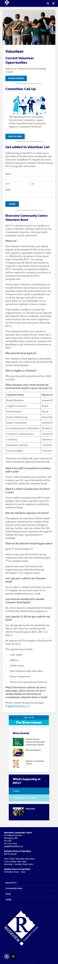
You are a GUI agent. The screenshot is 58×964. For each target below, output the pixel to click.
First (8, 184)
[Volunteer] (18, 811)
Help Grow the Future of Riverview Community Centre (35, 742)
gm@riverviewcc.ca (19, 706)
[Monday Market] (18, 752)
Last (32, 184)
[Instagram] (13, 956)
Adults (8, 899)
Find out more (15, 136)
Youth (8, 894)
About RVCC (11, 883)
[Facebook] (6, 956)
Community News (13, 888)
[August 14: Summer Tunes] (16, 763)
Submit (12, 204)
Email (9, 190)
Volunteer (30, 809)
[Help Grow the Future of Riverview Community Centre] (18, 742)
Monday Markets (16, 78)
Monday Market (33, 750)
